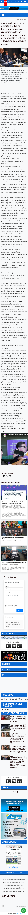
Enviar (20, 610)
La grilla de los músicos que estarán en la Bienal (13, 538)
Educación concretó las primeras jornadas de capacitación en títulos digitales (14, 563)
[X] (12, 1)
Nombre (6, 586)
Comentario (7, 592)
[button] (2, 1)
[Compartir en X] (7, 476)
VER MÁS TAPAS (14, 867)
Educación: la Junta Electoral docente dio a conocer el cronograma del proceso (13, 502)
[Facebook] (15, 1)
